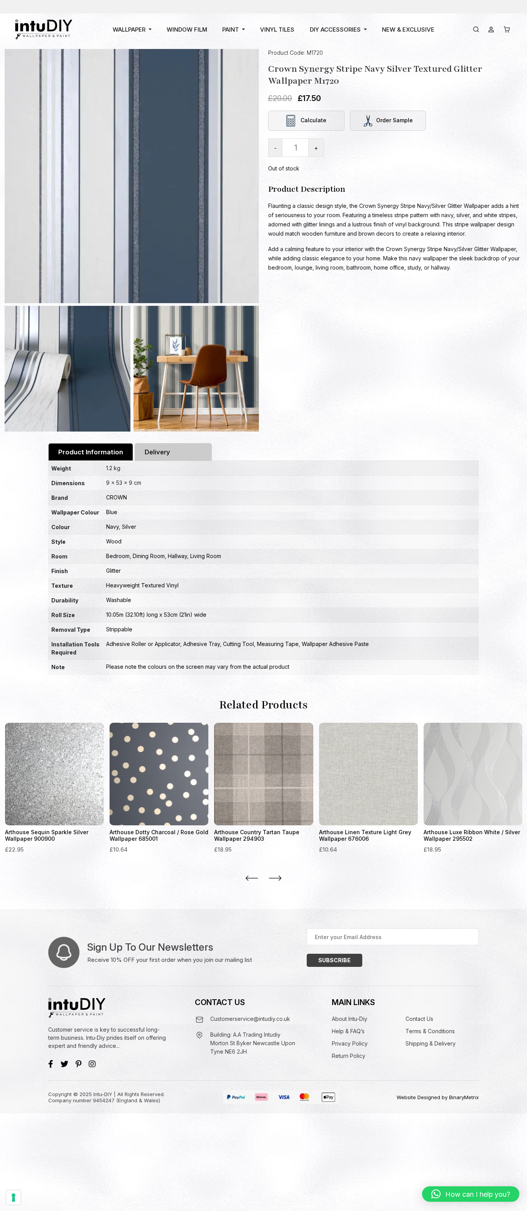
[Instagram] (92, 1064)
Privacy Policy (350, 1043)
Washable (118, 600)
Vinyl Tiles (277, 29)
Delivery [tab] (157, 452)
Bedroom (118, 556)
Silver (129, 526)
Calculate (312, 120)
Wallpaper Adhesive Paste (335, 644)
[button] (470, 1194)
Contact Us (419, 1018)
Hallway (177, 556)
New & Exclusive (408, 29)
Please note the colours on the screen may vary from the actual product (197, 666)
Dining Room (149, 556)
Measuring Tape (278, 644)
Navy (112, 526)
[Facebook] (50, 1064)
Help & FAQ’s (348, 1031)
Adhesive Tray (201, 644)
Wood (114, 541)
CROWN (116, 497)
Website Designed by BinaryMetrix (438, 1097)
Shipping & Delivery (430, 1043)
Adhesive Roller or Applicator (143, 644)
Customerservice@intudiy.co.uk (250, 1018)
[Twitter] (64, 1064)
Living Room (205, 556)
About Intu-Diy (349, 1018)
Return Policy (348, 1055)
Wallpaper (129, 29)
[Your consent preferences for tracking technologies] (13, 1197)
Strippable (119, 629)
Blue (111, 512)
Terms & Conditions (430, 1031)
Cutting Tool (238, 644)
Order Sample (394, 120)
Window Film (187, 29)
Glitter (113, 570)
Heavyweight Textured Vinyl (142, 585)
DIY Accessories (335, 29)
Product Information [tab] (90, 452)
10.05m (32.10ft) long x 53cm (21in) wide (156, 614)
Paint (230, 29)
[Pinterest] (78, 1064)
